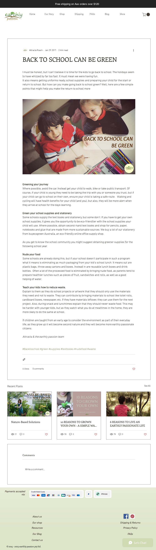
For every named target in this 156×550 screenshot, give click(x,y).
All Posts (11, 29)
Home (96, 29)
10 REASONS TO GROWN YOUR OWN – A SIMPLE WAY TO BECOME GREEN (78, 423)
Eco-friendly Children (76, 29)
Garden (109, 29)
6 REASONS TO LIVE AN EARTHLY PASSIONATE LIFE (127, 423)
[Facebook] (126, 516)
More (121, 29)
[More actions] (133, 50)
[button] (146, 14)
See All (147, 386)
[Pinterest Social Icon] (132, 516)
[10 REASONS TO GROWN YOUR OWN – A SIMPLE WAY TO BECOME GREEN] (79, 404)
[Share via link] (24, 359)
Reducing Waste (52, 29)
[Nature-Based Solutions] (29, 404)
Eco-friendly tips (30, 29)
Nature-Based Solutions (25, 422)
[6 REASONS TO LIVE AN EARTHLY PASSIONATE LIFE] (128, 404)
